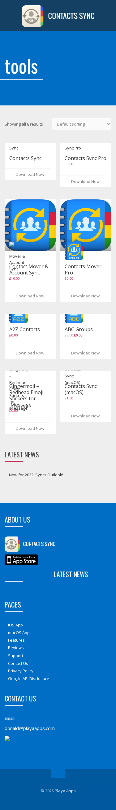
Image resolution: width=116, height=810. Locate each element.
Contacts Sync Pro (85, 158)
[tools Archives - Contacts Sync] (58, 15)
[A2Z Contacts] (18, 314)
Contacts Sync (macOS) (81, 389)
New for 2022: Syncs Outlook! (36, 475)
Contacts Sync (25, 158)
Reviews (16, 647)
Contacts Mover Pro (83, 269)
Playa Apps (65, 791)
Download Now (29, 174)
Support (15, 655)
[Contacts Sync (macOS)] (74, 373)
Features (16, 640)
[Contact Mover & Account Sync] (30, 225)
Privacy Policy (20, 671)
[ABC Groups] (74, 314)
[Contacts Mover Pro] (85, 225)
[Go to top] (58, 773)
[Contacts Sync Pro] (74, 142)
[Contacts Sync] (18, 142)
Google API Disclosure (28, 678)
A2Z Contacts (24, 329)
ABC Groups (79, 329)
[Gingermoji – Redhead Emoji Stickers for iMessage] (18, 386)
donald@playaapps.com (30, 728)
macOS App (19, 632)
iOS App (15, 625)
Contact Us (18, 663)
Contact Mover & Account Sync (28, 269)
